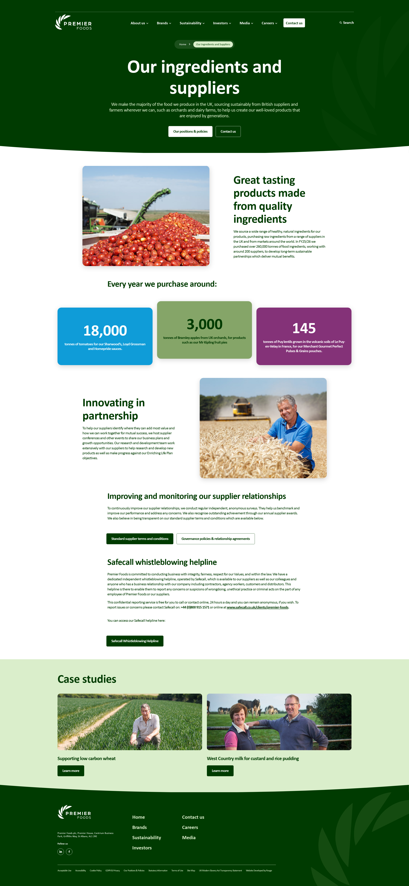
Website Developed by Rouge (259, 870)
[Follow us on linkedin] (61, 851)
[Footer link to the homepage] (74, 811)
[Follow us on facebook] (69, 851)
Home (182, 44)
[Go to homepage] (73, 22)
